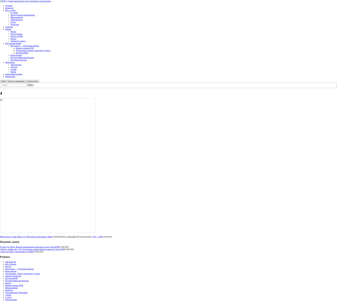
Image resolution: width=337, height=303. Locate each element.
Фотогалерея (11, 300)
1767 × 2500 (97, 237)
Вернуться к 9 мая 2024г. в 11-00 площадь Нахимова (23, 237)
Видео (8, 266)
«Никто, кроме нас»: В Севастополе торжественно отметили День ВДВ (32, 249)
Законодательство (13, 276)
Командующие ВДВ (14, 285)
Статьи (8, 297)
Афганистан (10, 262)
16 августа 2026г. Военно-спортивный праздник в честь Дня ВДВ (29, 247)
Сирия (8, 295)
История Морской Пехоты (17, 281)
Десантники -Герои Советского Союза (22, 274)
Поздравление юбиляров (16, 292)
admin (50, 237)
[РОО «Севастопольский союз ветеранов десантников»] (25, 1)
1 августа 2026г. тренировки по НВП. (17, 252)
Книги (8, 283)
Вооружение (11, 271)
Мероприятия (11, 288)
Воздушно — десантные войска (19, 269)
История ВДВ (11, 278)
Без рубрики (10, 264)
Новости (9, 290)
